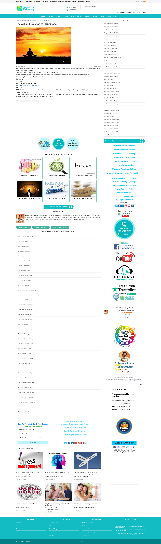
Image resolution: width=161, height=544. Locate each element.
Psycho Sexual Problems (124, 161)
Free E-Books (91, 223)
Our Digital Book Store (87, 522)
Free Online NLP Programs (24, 377)
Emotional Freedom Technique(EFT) (27, 290)
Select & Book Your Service (25, 412)
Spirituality (60, 1)
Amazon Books (34, 223)
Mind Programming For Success (26, 295)
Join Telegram (72, 9)
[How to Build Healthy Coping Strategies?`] (29, 469)
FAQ (17, 535)
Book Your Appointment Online (25, 236)
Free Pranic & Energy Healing (25, 304)
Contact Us (87, 1)
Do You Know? (29, 1)
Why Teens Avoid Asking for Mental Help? (57, 472)
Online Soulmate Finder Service (26, 392)
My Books (27, 223)
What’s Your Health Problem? (25, 353)
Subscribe (33, 442)
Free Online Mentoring (124, 165)
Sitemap (82, 541)
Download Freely (53, 529)
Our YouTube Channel (87, 525)
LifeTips (79, 16)
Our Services (45, 1)
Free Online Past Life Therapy (25, 397)
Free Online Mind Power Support (26, 373)
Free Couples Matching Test (25, 299)
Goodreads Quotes (140, 384)
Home (17, 1)
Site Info (21, 1)
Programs (18, 525)
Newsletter (18, 522)
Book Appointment (41, 227)
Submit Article (24, 227)
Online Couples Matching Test (124, 178)
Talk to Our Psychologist (24, 285)
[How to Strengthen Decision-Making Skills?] (29, 500)
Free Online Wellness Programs (26, 358)
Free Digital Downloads (75, 435)
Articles (115, 16)
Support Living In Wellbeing (88, 532)
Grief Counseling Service (124, 150)
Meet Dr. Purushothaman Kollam (26, 407)
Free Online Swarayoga (23, 334)
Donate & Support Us (124, 196)
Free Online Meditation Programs (26, 329)
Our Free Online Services (75, 427)
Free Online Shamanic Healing (25, 338)
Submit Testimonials (54, 532)
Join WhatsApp (72, 7)
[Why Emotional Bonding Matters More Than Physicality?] (58, 500)
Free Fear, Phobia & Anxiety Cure (26, 314)
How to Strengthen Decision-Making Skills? (29, 504)
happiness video (33, 101)
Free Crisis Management (124, 157)
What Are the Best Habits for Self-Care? (86, 472)
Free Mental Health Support (24, 368)
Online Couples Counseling (24, 256)
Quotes (109, 16)
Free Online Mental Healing (24, 280)
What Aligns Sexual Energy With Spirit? (86, 504)
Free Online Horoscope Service (25, 387)
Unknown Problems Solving (124, 169)
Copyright (51, 535)
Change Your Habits (60, 227)
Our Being (19, 81)
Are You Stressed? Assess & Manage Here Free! (74, 423)
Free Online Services (54, 522)
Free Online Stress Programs (25, 319)
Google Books (43, 223)
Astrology (51, 525)
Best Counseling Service (24, 246)
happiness (24, 101)
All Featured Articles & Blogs (26, 20)
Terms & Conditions (86, 535)
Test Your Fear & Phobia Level (124, 185)
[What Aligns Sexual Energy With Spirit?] (87, 500)
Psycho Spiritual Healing (24, 265)
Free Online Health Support (24, 348)
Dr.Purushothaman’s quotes (124, 377)
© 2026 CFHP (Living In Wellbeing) (23, 541)
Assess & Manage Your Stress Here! (124, 173)
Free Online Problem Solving (25, 363)
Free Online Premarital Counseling (26, 260)
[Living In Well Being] (25, 9)
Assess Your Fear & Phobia (25, 309)
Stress (72, 16)
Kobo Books (59, 223)
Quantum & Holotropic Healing (25, 275)
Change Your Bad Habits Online (25, 251)
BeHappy (95, 16)
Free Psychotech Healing (24, 270)
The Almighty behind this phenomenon (27, 85)
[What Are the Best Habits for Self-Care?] (87, 469)
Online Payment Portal (124, 189)
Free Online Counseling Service (25, 241)
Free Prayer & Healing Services (25, 343)
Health (66, 16)
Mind (102, 16)
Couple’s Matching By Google (124, 182)
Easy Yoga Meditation (23, 324)
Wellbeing (59, 16)
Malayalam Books (83, 223)
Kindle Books (51, 223)
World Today (53, 1)
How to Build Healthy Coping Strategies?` (28, 472)
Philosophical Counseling (124, 154)
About (17, 532)
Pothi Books (66, 223)
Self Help (50, 16)
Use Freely (67, 1)
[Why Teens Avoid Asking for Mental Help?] (58, 469)
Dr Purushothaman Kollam (131, 380)
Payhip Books (74, 223)
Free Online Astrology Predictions (26, 382)
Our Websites (37, 1)
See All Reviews (124, 317)
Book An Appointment (74, 431)
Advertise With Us (124, 192)
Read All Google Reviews (124, 320)
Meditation (87, 16)
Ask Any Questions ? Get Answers (26, 402)
